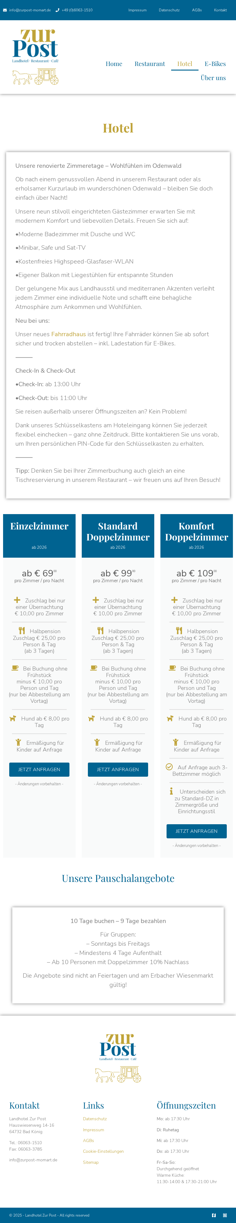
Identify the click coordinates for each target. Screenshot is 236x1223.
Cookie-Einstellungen (103, 1151)
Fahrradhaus (68, 334)
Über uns (213, 77)
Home (114, 63)
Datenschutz (169, 10)
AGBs (197, 10)
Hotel (184, 63)
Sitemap (91, 1162)
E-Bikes (215, 63)
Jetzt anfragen (39, 769)
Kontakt (220, 10)
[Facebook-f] (214, 1215)
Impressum (137, 10)
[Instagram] (225, 1215)
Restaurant (150, 63)
